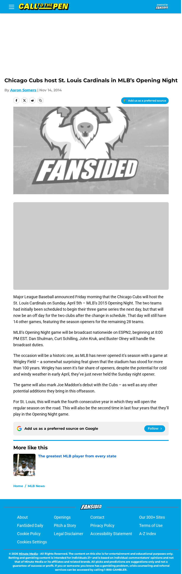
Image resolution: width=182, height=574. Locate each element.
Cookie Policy (29, 533)
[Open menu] (11, 6)
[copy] (40, 100)
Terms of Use (151, 525)
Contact (97, 517)
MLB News (36, 486)
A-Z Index (147, 533)
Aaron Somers (23, 90)
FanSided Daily (30, 525)
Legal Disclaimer (68, 533)
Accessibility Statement (111, 533)
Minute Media (28, 553)
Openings (62, 517)
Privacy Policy (102, 525)
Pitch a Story (65, 525)
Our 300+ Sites (152, 517)
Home (18, 486)
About (22, 517)
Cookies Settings (32, 542)
